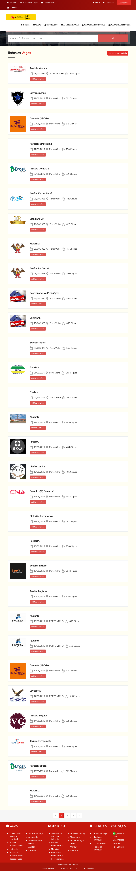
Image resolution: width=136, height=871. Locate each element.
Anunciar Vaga (100, 833)
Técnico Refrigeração (40, 741)
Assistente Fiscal (38, 765)
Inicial (26, 25)
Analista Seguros (38, 715)
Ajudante (34, 417)
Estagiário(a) (37, 218)
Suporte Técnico (38, 565)
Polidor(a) (35, 541)
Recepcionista (16, 859)
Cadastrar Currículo (94, 25)
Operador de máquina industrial (15, 836)
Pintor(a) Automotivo (41, 516)
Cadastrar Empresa (120, 25)
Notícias (116, 843)
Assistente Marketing (41, 143)
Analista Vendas (38, 68)
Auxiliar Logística (39, 591)
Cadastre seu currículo (118, 53)
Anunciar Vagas (71, 25)
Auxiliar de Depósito (40, 268)
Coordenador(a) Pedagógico (44, 293)
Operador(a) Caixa (39, 118)
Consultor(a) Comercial (42, 491)
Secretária (35, 317)
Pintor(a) (34, 441)
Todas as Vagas (100, 843)
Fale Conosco (118, 847)
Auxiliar (31, 847)
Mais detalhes (38, 79)
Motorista (35, 243)
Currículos (52, 25)
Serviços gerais (38, 342)
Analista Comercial (39, 168)
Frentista (34, 367)
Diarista (34, 392)
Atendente (33, 837)
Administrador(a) (35, 833)
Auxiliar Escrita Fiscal (41, 193)
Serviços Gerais (38, 93)
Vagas (38, 25)
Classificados (118, 840)
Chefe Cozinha (37, 466)
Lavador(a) (36, 690)
